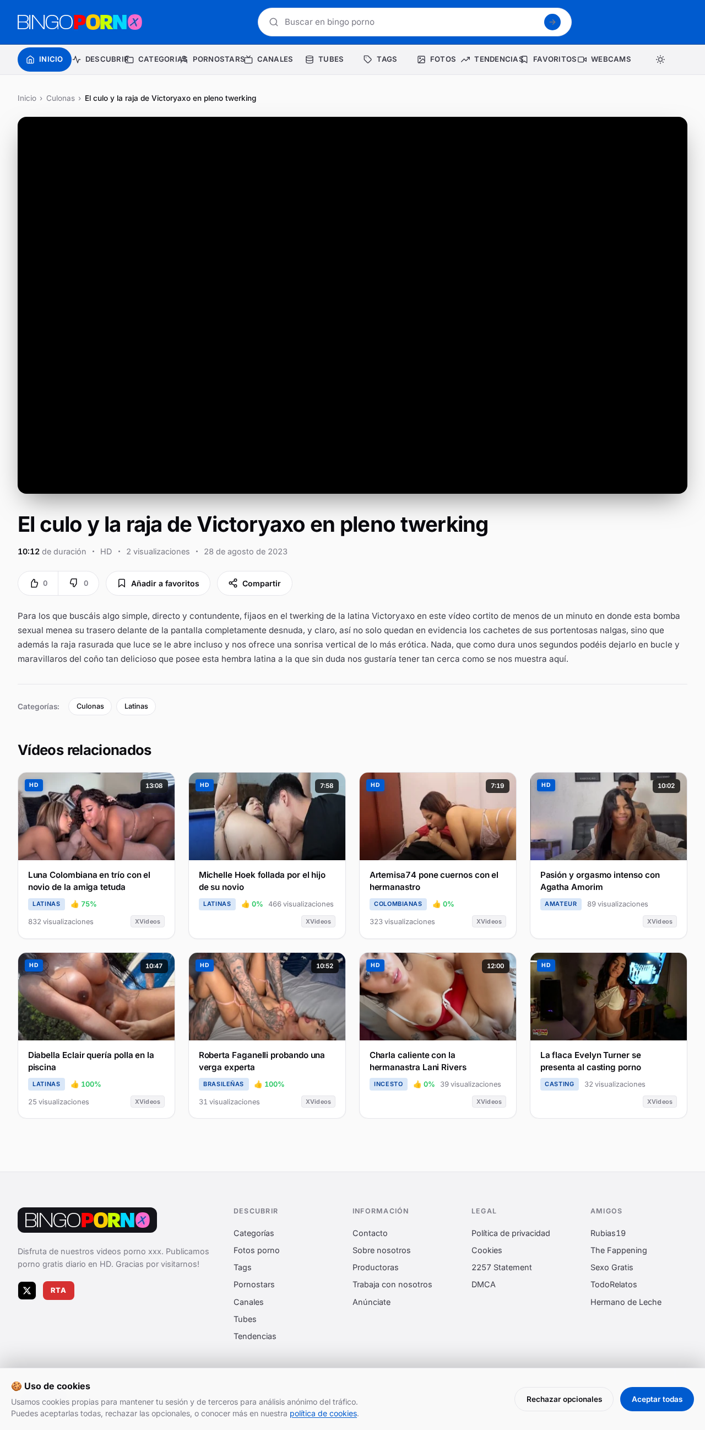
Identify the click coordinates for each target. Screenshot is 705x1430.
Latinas (136, 706)
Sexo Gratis (611, 1267)
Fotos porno (257, 1250)
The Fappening (618, 1250)
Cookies (486, 1250)
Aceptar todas (657, 1399)
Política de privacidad (510, 1233)
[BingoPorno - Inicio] (80, 22)
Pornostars (254, 1284)
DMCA (483, 1284)
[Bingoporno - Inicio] (87, 1220)
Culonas (60, 98)
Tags (243, 1267)
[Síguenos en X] (27, 1290)
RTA (59, 1291)
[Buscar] (552, 22)
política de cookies (323, 1413)
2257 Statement (501, 1267)
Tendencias (255, 1336)
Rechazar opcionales (564, 1399)
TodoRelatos (613, 1284)
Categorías (254, 1233)
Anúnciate (371, 1302)
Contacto (370, 1233)
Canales (249, 1302)
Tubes (245, 1319)
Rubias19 (608, 1233)
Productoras (375, 1267)
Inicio (27, 98)
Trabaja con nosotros (392, 1284)
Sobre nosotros (381, 1250)
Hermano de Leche (625, 1302)
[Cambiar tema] (660, 59)
